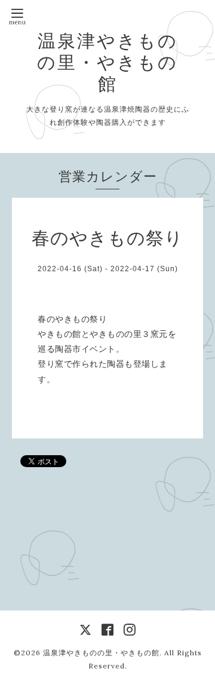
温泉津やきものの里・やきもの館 (107, 62)
